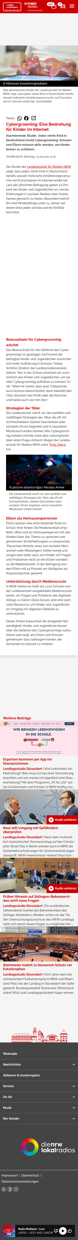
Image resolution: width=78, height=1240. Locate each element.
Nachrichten (12, 1064)
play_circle (62, 1230)
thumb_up (69, 1231)
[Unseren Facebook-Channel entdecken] (10, 1189)
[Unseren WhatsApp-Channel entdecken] (4, 1189)
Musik (7, 1108)
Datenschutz (30, 1175)
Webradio (10, 1054)
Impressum (10, 1175)
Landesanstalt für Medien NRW (49, 167)
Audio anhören (62, 819)
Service (8, 1086)
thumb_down (56, 1231)
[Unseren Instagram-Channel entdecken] (16, 1189)
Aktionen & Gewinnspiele (21, 1075)
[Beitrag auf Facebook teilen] (26, 118)
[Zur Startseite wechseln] (12, 7)
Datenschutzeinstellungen (20, 1181)
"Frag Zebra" (57, 445)
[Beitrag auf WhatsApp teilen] (19, 118)
